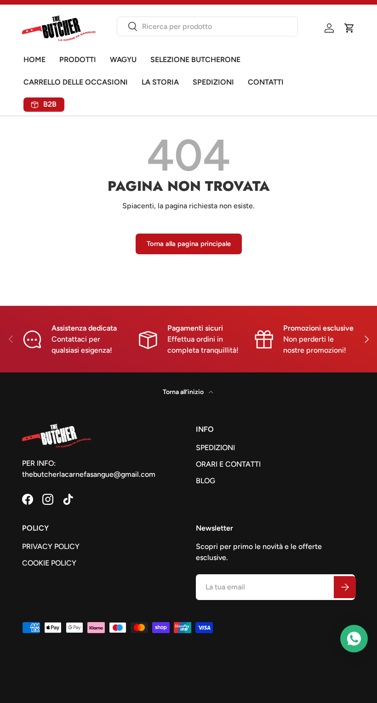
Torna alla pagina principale (189, 244)
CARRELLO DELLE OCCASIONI (75, 82)
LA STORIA (160, 82)
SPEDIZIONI (213, 82)
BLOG (205, 480)
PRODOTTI (77, 59)
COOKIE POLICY (49, 563)
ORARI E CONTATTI (228, 464)
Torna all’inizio (184, 392)
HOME (34, 59)
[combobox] (207, 26)
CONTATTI (266, 82)
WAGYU (123, 59)
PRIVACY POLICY (51, 546)
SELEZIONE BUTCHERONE (195, 59)
